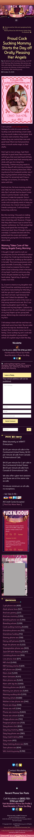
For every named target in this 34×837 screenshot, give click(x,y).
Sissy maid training (11, 737)
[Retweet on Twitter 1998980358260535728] (11, 534)
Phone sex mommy (11, 712)
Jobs (29, 827)
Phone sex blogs (9, 705)
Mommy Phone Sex (16, 365)
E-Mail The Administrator (8, 830)
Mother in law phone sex (13, 701)
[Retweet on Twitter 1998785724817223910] (11, 549)
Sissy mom (7, 740)
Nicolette (6, 61)
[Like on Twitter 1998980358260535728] (15, 534)
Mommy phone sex (19, 65)
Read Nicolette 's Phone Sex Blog (17, 355)
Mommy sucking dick (18, 67)
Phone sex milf (9, 708)
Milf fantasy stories (11, 666)
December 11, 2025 (11, 523)
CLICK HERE (17, 778)
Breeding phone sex (11, 620)
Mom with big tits (6, 65)
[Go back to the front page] (17, 11)
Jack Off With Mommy (12, 651)
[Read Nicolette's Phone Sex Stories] (17, 788)
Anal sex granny (10, 612)
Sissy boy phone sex (11, 733)
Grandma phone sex (11, 630)
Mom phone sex (26, 63)
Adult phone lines (10, 609)
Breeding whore (9, 623)
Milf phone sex (9, 669)
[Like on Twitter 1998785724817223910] (15, 549)
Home (5, 827)
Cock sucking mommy (18, 61)
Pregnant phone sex (11, 722)
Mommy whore (9, 698)
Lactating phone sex (11, 655)
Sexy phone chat (10, 726)
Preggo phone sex (10, 719)
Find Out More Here (12, 504)
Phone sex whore (10, 715)
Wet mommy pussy (16, 69)
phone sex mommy (8, 368)
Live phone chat (9, 659)
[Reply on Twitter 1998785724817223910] (7, 549)
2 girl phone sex (9, 605)
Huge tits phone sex (11, 644)
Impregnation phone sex (13, 648)
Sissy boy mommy (10, 730)
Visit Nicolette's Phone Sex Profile (17, 353)
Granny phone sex (10, 637)
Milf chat (6, 662)
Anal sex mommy (10, 616)
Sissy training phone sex (13, 744)
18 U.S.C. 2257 (11, 827)
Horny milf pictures (11, 641)
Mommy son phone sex (12, 691)
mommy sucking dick (21, 367)
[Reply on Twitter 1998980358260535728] (7, 534)
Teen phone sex (9, 747)
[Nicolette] (17, 347)
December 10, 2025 (11, 538)
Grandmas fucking (11, 634)
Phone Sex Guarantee (21, 827)
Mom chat (7, 673)
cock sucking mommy (12, 364)
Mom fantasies (15, 63)
